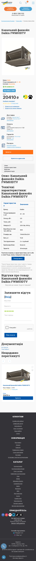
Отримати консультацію (25, 9)
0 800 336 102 (18, 13)
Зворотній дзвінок (18, 523)
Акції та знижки (18, 428)
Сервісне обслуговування (14, 147)
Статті (18, 433)
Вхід (8, 296)
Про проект (18, 442)
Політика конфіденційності (18, 556)
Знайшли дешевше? (9, 101)
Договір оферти (18, 558)
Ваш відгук (10, 335)
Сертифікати (18, 426)
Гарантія (18, 447)
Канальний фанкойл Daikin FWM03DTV (16, 385)
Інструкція (4, 347)
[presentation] (3, 361)
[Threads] (20, 514)
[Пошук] (20, 3)
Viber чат (19, 535)
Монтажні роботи (11, 145)
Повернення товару (18, 450)
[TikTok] (17, 514)
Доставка (18, 455)
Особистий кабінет (18, 421)
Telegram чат (19, 533)
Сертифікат (5, 349)
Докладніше (10, 120)
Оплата (18, 445)
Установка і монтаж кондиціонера (18, 457)
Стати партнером (18, 452)
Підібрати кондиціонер (10, 9)
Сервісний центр (18, 423)
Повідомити (18, 258)
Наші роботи (18, 431)
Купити (8, 152)
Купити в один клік (18, 158)
